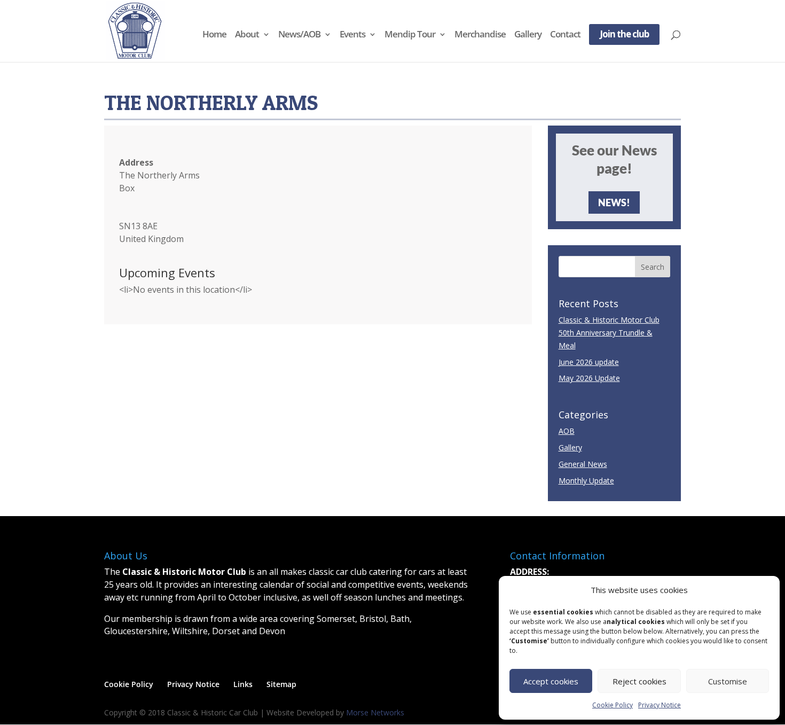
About (247, 35)
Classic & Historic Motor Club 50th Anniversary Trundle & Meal (609, 332)
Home (214, 35)
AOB (567, 431)
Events (352, 35)
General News (583, 464)
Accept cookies (550, 681)
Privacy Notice (659, 705)
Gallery (527, 35)
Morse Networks (375, 712)
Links (243, 684)
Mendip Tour (409, 35)
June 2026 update (589, 362)
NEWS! (614, 202)
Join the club (624, 35)
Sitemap (281, 684)
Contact (565, 35)
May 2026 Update (589, 378)
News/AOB (299, 35)
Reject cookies (639, 681)
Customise (727, 681)
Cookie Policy (612, 705)
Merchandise (480, 35)
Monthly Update (586, 480)
